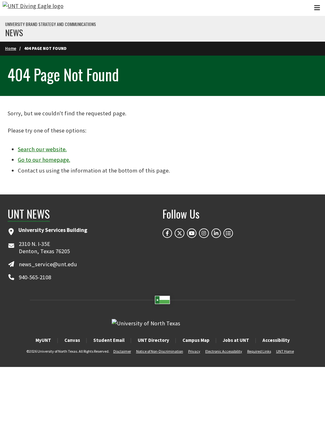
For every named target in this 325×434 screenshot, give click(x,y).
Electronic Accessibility (223, 351)
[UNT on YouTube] (191, 233)
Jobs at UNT (236, 340)
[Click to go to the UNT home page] (33, 8)
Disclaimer (122, 351)
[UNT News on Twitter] (179, 233)
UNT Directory (153, 340)
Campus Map (195, 340)
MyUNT (43, 340)
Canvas (72, 340)
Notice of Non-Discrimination (159, 351)
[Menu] (317, 8)
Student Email (108, 340)
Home (10, 48)
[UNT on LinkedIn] (216, 233)
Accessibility (276, 340)
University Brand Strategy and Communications (50, 24)
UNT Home (285, 351)
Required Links (259, 351)
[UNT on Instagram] (204, 233)
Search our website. (42, 149)
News (14, 33)
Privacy (194, 351)
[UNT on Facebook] (167, 233)
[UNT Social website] (228, 233)
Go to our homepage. (44, 159)
